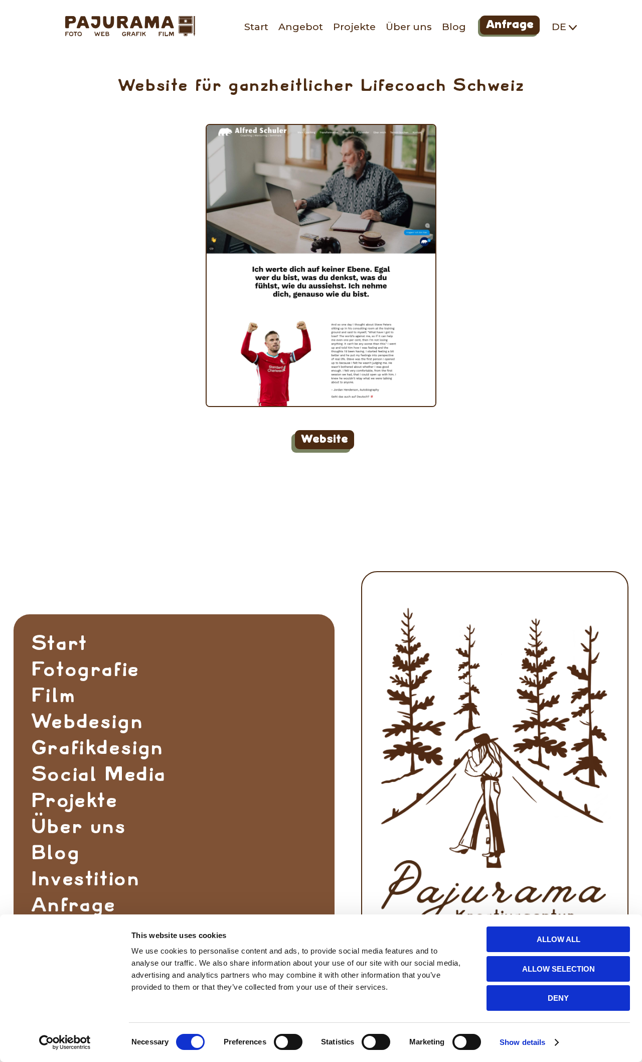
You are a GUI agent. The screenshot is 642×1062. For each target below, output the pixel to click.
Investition (85, 879)
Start (256, 27)
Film (53, 696)
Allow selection (558, 969)
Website (322, 441)
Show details (522, 1042)
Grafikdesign (97, 748)
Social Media (98, 774)
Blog (454, 27)
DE (560, 27)
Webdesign (87, 722)
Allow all (558, 939)
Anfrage (509, 26)
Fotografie (85, 669)
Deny (558, 998)
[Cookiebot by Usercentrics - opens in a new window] (65, 1042)
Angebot (300, 27)
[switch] (288, 1042)
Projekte (354, 27)
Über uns (409, 27)
